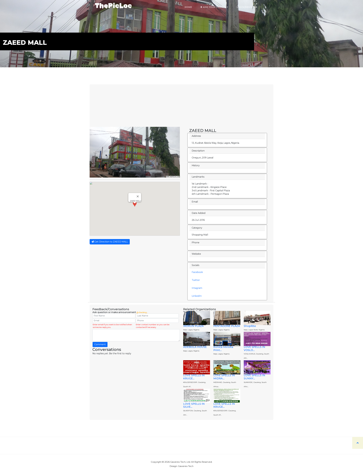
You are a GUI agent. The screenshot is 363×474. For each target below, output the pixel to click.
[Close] (137, 196)
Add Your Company (215, 7)
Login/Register (247, 7)
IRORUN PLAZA (193, 326)
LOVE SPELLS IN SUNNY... (254, 377)
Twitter (196, 280)
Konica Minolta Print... (223, 348)
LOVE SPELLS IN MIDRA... (224, 377)
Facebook (197, 272)
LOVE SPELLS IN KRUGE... (194, 377)
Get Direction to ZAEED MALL (111, 241)
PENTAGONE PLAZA (226, 326)
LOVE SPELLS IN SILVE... (194, 405)
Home (188, 7)
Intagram (197, 288)
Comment (100, 344)
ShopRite (250, 326)
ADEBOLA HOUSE (195, 347)
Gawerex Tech (185, 466)
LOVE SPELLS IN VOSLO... (254, 348)
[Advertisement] (181, 105)
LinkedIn (197, 296)
